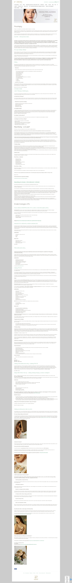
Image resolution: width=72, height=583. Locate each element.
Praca (21, 7)
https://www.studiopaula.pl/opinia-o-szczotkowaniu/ (36, 540)
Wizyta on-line (21, 6)
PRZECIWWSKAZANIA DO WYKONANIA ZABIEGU (20, 178)
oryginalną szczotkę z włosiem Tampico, (46, 417)
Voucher (49, 4)
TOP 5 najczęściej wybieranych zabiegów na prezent (37, 6)
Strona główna (16, 4)
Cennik (46, 4)
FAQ (55, 4)
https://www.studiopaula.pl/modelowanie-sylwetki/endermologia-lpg (29, 220)
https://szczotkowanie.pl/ (44, 452)
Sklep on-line (26, 6)
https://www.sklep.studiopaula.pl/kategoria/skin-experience (29, 544)
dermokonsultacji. (37, 392)
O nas (21, 4)
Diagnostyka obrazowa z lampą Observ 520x (32, 4)
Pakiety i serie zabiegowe (49, 6)
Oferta (24, 4)
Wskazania (42, 4)
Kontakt (15, 6)
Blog (52, 4)
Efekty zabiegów (16, 7)
